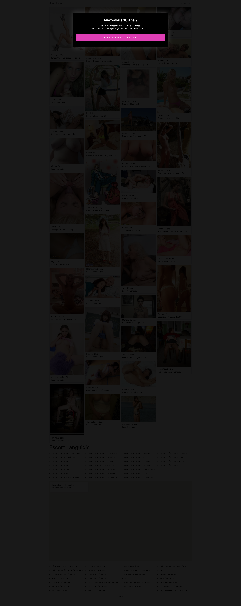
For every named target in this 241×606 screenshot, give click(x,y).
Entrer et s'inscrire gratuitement (120, 37)
